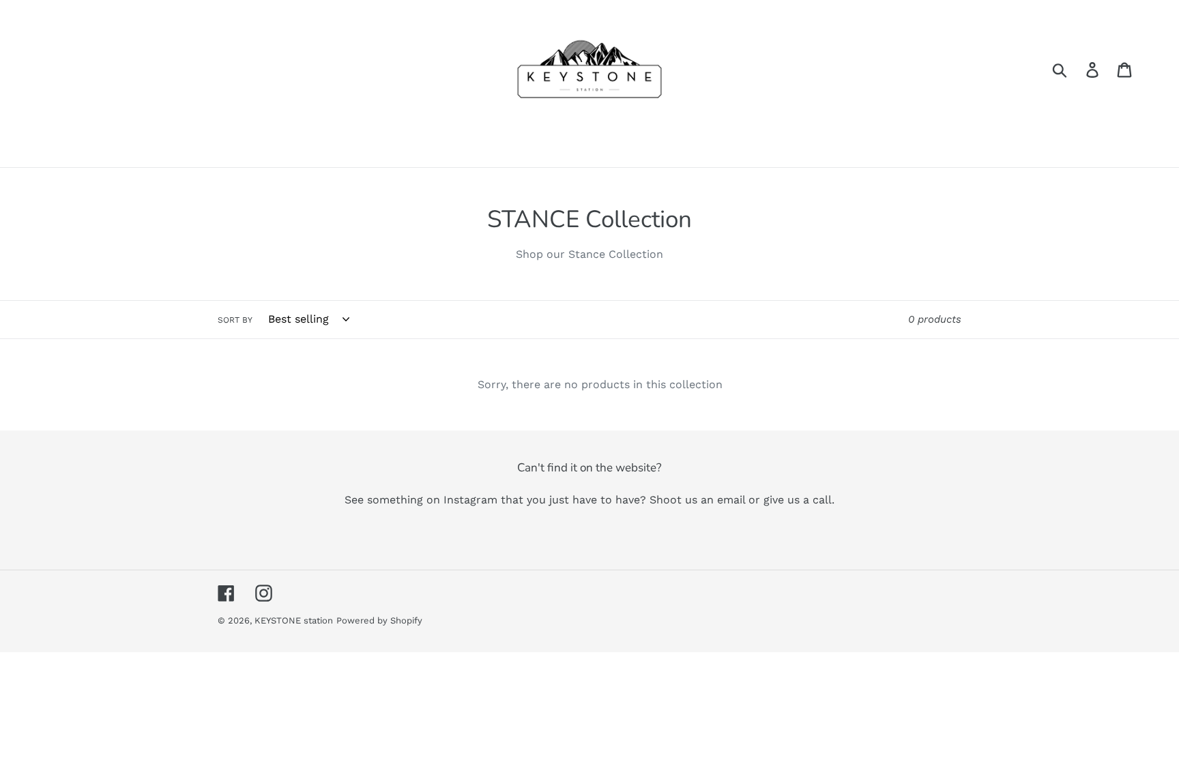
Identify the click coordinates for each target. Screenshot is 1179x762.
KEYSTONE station (293, 620)
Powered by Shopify (379, 620)
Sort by (235, 320)
